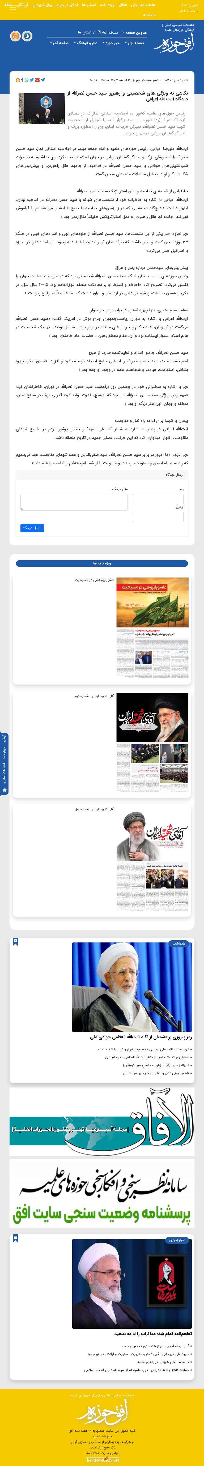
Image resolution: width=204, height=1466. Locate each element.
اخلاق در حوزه (67, 5)
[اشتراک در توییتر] (32, 80)
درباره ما (4, 753)
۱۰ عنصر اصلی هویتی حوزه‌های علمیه (163, 1362)
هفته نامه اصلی (143, 5)
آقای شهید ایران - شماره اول (94, 809)
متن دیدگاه (120, 489)
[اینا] (15, 36)
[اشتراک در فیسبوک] (22, 80)
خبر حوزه (112, 43)
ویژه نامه (107, 5)
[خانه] (5, 790)
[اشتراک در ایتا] (18, 80)
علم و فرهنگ (87, 43)
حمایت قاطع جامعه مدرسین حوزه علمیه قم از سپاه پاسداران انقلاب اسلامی (136, 1370)
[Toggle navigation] (12, 7)
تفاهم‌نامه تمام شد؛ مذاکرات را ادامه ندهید (153, 1333)
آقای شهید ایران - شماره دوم (94, 696)
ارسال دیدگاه (32, 528)
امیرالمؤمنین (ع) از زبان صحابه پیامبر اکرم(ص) (156, 1065)
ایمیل (180, 507)
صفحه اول (136, 43)
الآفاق (122, 5)
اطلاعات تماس (4, 773)
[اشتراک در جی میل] (37, 80)
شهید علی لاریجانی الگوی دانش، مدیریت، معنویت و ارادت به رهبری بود (138, 1354)
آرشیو (4, 739)
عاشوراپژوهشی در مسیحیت (94, 580)
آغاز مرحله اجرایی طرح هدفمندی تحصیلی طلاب (155, 1346)
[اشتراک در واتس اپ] (27, 80)
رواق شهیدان (42, 5)
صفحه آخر (61, 43)
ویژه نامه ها (102, 563)
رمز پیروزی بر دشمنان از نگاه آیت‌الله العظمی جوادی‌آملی (141, 1037)
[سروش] (27, 36)
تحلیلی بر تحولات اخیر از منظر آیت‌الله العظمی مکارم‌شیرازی (147, 1057)
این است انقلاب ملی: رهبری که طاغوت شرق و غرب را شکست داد (143, 1049)
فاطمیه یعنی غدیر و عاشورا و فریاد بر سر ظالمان (156, 1073)
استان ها (89, 5)
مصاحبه (149, 15)
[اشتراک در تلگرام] (43, 80)
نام (182, 489)
